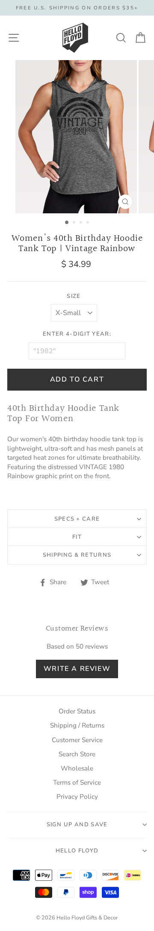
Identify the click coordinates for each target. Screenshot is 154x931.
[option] (77, 7)
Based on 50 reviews (77, 646)
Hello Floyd (77, 851)
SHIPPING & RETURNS (77, 555)
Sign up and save (77, 824)
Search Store (77, 754)
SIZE (73, 296)
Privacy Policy (77, 796)
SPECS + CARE (77, 519)
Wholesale (77, 768)
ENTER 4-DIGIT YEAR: (77, 334)
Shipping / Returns (77, 725)
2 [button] (75, 223)
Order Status (77, 711)
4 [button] (88, 223)
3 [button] (82, 223)
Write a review (77, 668)
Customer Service (77, 740)
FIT (77, 537)
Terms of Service (77, 782)
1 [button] (67, 223)
